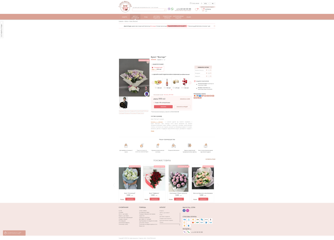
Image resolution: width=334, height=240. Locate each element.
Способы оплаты (144, 222)
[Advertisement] (167, 41)
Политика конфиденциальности (148, 224)
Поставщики (122, 221)
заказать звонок (179, 10)
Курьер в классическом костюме (158, 151)
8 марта (162, 210)
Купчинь (127, 110)
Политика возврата (124, 222)
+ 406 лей (159, 88)
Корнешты (121, 110)
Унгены (137, 110)
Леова (141, 110)
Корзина (208, 9)
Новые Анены (140, 113)
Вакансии (141, 226)
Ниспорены (133, 113)
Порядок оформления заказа (147, 214)
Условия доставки (144, 212)
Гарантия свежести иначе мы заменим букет (141, 151)
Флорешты (127, 113)
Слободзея (121, 113)
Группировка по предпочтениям (148, 221)
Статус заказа (142, 210)
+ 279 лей (176, 88)
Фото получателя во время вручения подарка (205, 151)
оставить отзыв (210, 159)
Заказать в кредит (182, 106)
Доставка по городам (145, 219)
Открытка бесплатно (173, 150)
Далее (152, 131)
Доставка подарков (165, 216)
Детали (122, 199)
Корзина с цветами (157, 122)
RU (212, 3)
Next (218, 185)
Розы (161, 214)
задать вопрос (187, 10)
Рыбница (146, 110)
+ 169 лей (168, 88)
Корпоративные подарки (166, 220)
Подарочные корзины (165, 218)
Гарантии (141, 216)
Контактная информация (125, 217)
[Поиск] (165, 10)
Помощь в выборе (144, 217)
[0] (196, 10)
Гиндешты (132, 110)
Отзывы (121, 212)
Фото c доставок (123, 214)
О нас (120, 210)
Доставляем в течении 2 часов (126, 151)
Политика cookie (123, 224)
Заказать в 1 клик (185, 99)
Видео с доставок (124, 216)
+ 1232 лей (186, 88)
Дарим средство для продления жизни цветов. (190, 151)
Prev (114, 185)
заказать (163, 106)
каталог (163, 207)
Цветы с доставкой (164, 212)
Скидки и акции (123, 219)
